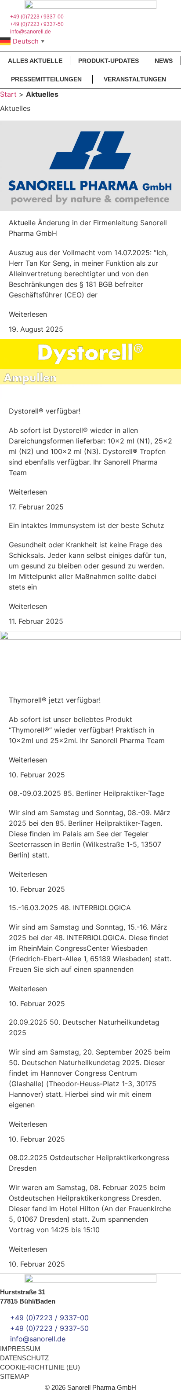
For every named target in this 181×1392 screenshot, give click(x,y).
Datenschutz (24, 1358)
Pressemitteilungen (46, 79)
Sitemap (14, 1376)
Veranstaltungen (135, 79)
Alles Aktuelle (35, 60)
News (164, 60)
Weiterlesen (28, 314)
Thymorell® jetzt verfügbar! (55, 700)
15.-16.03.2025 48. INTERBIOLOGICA (70, 907)
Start (8, 94)
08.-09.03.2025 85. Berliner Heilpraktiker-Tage (86, 793)
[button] (90, 48)
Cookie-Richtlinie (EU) (40, 1367)
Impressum (20, 1348)
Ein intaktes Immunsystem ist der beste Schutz (86, 525)
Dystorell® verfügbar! (44, 411)
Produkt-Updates (108, 60)
